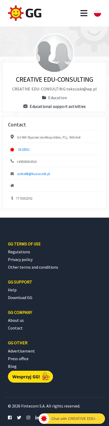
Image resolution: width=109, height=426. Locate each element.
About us (16, 320)
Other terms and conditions (33, 267)
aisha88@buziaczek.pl (33, 174)
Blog (12, 366)
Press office (18, 358)
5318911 (24, 149)
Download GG (20, 297)
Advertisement (21, 351)
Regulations (19, 251)
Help (12, 289)
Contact (15, 328)
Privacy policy (20, 259)
